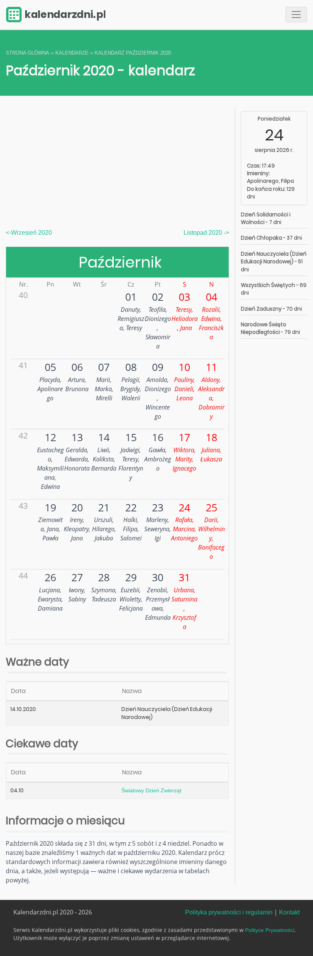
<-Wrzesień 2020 (29, 232)
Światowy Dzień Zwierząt (151, 790)
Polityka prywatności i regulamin (229, 912)
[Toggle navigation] (296, 14)
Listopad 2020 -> (206, 232)
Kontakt (289, 912)
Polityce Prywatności (269, 930)
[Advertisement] (117, 171)
